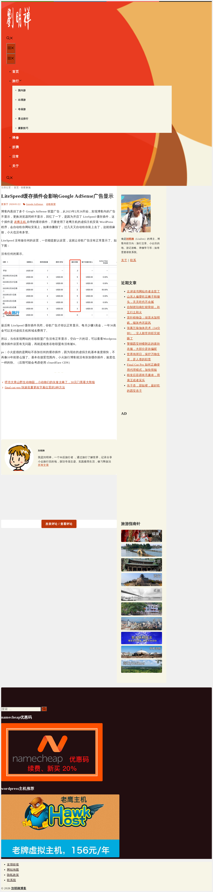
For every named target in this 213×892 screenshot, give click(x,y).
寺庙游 (22, 109)
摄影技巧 (23, 128)
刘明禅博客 (18, 888)
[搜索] (44, 709)
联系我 (11, 880)
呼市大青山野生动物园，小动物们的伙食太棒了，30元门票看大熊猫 (50, 382)
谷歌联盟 (51, 204)
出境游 (22, 99)
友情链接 (13, 864)
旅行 (15, 81)
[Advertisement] (59, 414)
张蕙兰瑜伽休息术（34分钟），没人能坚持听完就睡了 (143, 333)
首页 (15, 71)
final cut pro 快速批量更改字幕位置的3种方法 (35, 387)
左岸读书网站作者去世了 (143, 291)
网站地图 (13, 869)
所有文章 (43, 465)
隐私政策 (13, 874)
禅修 (15, 137)
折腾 (15, 147)
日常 (15, 156)
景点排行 (23, 118)
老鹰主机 (20, 221)
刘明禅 (130, 239)
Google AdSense (34, 204)
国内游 (22, 90)
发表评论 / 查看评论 (58, 523)
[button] (10, 38)
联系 (133, 260)
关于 (15, 166)
